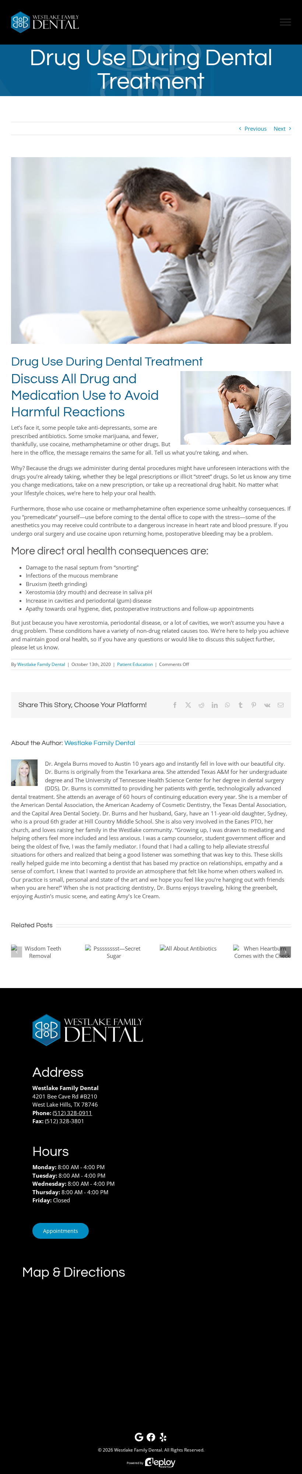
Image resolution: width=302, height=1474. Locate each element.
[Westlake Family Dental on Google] (138, 1439)
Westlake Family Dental (41, 664)
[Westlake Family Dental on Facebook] (151, 1439)
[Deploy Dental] (160, 1463)
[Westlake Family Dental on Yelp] (163, 1439)
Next (279, 128)
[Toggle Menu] (285, 22)
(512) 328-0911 (72, 1113)
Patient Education (135, 664)
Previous (256, 128)
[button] (16, 952)
